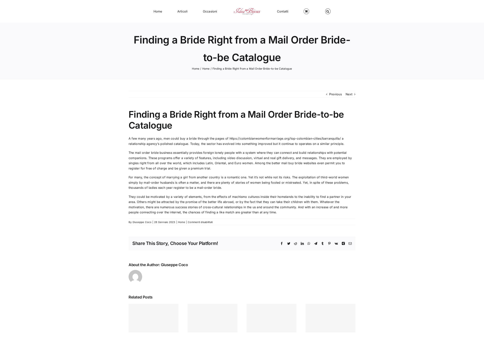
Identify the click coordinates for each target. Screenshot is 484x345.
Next (349, 94)
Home (181, 222)
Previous (335, 94)
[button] (294, 11)
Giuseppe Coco (142, 222)
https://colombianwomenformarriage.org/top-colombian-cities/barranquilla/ (285, 138)
